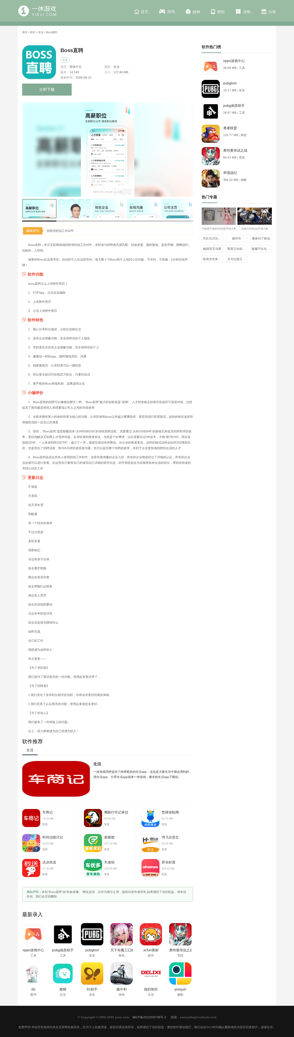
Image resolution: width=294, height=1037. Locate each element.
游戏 (171, 11)
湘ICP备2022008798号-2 (149, 1017)
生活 (40, 32)
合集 (272, 12)
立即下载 (47, 89)
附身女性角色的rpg (213, 259)
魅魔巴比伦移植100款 (261, 248)
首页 (145, 12)
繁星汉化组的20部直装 (237, 248)
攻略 (247, 12)
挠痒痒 (236, 238)
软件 (196, 12)
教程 (221, 12)
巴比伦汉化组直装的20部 (213, 238)
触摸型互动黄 (212, 248)
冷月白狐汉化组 (237, 259)
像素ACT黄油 (261, 238)
